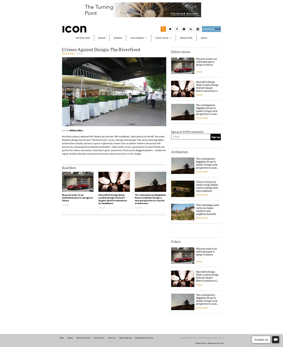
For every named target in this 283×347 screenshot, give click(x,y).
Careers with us (201, 343)
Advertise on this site (215, 343)
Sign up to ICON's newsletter (187, 131)
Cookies (70, 338)
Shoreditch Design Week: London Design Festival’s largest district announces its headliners (112, 199)
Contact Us (111, 338)
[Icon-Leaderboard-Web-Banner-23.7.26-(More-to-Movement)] (141, 9)
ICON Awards (137, 37)
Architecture (83, 37)
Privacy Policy (99, 338)
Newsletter (186, 37)
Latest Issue (161, 37)
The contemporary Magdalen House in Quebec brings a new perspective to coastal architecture (150, 199)
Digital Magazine (125, 338)
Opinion (118, 37)
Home (62, 338)
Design (101, 37)
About (204, 37)
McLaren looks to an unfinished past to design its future (77, 197)
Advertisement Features (144, 338)
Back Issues (68, 53)
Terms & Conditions (83, 338)
